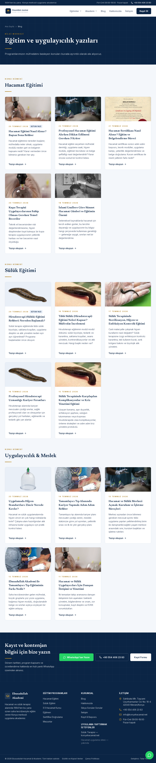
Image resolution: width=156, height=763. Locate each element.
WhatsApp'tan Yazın (78, 657)
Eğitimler (74, 11)
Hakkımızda (115, 11)
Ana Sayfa (9, 26)
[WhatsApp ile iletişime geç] (149, 755)
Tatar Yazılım (145, 759)
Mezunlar (47, 721)
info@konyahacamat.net (135, 714)
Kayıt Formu (140, 657)
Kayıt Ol (144, 11)
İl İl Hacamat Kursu (52, 708)
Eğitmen (47, 712)
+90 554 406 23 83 (142, 3)
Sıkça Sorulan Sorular (92, 708)
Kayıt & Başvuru (89, 717)
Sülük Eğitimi (49, 703)
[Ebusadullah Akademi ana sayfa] (19, 11)
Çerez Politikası (92, 759)
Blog (103, 11)
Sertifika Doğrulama (53, 717)
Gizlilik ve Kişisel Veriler (72, 759)
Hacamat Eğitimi (50, 698)
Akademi (89, 11)
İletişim (129, 11)
